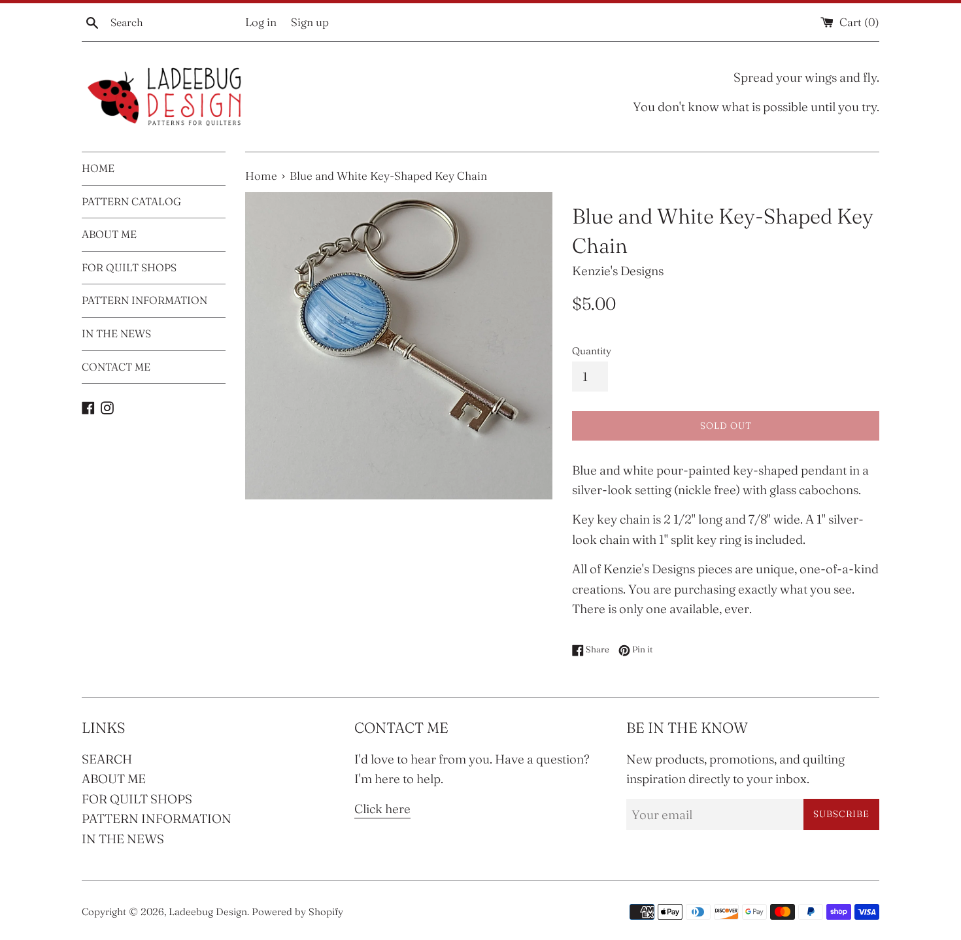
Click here (382, 808)
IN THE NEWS (116, 333)
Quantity (591, 350)
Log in (261, 22)
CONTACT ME (116, 366)
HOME (98, 168)
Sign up (310, 22)
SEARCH (107, 759)
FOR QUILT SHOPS (129, 267)
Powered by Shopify (297, 911)
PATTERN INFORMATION (144, 300)
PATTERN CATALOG (131, 201)
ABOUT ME (109, 234)
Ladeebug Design (208, 911)
